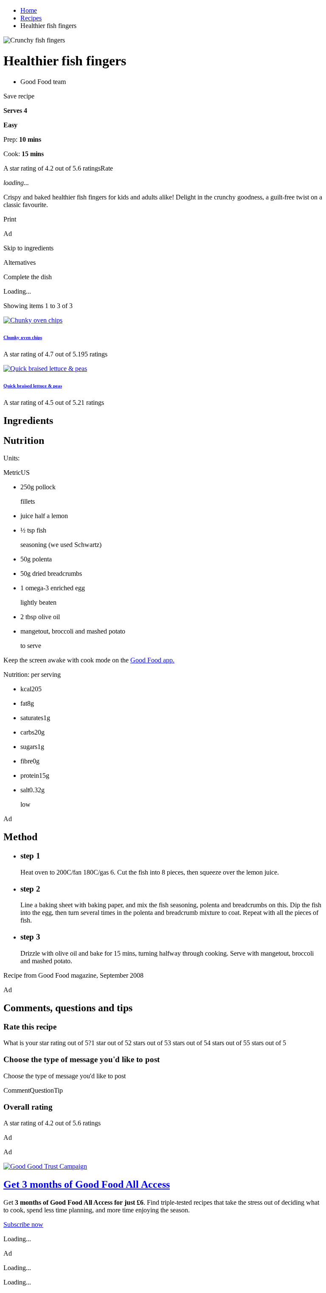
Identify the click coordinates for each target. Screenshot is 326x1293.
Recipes (31, 18)
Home (28, 10)
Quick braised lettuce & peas (32, 385)
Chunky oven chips (22, 337)
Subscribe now (23, 1224)
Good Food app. (152, 660)
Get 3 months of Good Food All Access (86, 1184)
